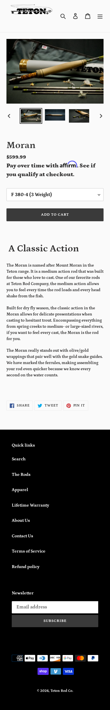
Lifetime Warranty (30, 505)
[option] (31, 116)
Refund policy (26, 566)
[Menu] (100, 16)
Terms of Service (28, 551)
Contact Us (22, 536)
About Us (21, 520)
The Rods (21, 474)
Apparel (20, 489)
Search (19, 459)
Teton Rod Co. (61, 691)
